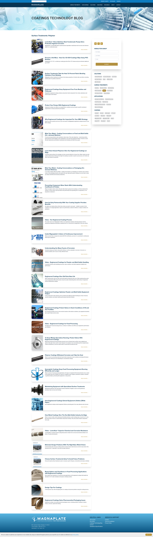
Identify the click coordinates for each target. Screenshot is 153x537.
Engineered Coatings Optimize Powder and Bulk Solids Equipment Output (67, 293)
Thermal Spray (109, 90)
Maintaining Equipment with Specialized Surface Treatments (65, 386)
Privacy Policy (108, 523)
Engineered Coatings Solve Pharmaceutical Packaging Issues (65, 500)
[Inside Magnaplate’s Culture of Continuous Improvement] (37, 237)
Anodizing (97, 88)
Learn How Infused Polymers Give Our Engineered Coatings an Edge (66, 151)
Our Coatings (85, 5)
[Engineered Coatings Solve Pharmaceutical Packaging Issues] (37, 503)
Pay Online (112, 1)
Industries (99, 5)
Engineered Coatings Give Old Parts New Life (60, 276)
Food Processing (98, 101)
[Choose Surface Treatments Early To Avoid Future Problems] (37, 461)
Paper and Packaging (99, 107)
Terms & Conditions (109, 521)
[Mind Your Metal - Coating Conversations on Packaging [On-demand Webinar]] (37, 173)
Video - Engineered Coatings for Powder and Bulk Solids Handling (67, 262)
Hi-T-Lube (113, 113)
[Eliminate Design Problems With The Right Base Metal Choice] (37, 448)
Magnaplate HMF (106, 118)
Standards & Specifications (96, 526)
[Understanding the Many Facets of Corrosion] (37, 251)
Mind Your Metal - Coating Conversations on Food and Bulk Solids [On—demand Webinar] (66, 134)
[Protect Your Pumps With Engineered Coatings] (37, 108)
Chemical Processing (109, 99)
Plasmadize (103, 121)
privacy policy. (75, 534)
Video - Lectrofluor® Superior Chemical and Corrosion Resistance (66, 430)
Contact (118, 5)
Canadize (97, 113)
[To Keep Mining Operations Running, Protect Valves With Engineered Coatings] (37, 342)
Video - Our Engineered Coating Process (58, 220)
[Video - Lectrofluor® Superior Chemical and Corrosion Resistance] (37, 434)
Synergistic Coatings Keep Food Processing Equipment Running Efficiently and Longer (66, 370)
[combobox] (39, 1)
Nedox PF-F (97, 121)
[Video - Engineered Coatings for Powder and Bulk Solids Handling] (37, 266)
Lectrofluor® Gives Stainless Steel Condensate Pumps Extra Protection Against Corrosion (64, 42)
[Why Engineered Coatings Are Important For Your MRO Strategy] (37, 123)
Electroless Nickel (103, 88)
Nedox (112, 118)
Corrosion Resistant (107, 76)
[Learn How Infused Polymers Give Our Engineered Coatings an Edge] (37, 155)
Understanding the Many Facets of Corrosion (60, 248)
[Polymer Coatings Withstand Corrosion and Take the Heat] (37, 358)
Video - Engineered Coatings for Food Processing (61, 324)
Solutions (92, 5)
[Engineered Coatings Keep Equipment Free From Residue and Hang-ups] (37, 93)
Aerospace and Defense (99, 99)
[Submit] (33, 1)
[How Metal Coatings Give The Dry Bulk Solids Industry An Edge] (37, 419)
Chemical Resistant (98, 76)
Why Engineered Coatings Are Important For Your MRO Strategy (66, 119)
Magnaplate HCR (98, 118)
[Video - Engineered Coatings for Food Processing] (37, 327)
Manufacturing (105, 101)
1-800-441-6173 (41, 526)
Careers (118, 1)
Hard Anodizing (111, 88)
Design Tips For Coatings (53, 487)
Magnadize (103, 115)
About (112, 5)
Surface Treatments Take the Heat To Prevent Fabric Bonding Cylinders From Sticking (65, 74)
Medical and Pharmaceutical (100, 104)
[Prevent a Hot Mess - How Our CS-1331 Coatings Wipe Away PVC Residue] (37, 62)
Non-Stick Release (98, 79)
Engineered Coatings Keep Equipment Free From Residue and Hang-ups (65, 90)
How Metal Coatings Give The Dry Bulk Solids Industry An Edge (66, 415)
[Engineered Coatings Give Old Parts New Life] (37, 280)
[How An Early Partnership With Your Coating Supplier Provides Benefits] (37, 207)
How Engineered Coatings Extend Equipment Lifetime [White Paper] (65, 401)
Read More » (84, 49)
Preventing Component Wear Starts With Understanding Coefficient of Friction (63, 186)
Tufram (108, 121)
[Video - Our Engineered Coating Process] (37, 223)
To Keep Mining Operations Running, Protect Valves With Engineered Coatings (64, 338)
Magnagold (109, 115)
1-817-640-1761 (40, 528)
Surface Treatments (75, 5)
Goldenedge (107, 113)
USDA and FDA (109, 79)
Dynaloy (102, 113)
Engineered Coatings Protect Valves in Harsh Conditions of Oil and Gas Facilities (67, 308)
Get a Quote (92, 519)
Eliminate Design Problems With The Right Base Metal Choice (65, 445)
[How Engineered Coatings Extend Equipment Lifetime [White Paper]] (37, 404)
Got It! (148, 534)
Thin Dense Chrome (98, 93)
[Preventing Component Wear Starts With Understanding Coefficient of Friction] (37, 190)
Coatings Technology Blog (96, 523)
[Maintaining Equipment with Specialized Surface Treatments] (37, 390)
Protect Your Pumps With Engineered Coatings (60, 105)
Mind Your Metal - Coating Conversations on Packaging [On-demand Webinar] (64, 169)
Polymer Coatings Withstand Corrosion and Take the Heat (64, 355)
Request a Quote (104, 1)
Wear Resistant (97, 82)
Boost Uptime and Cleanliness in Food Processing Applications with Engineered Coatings (66, 472)
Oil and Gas (109, 104)
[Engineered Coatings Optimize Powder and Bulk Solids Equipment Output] (37, 296)
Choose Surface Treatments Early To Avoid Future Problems (65, 459)
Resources (107, 5)
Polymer (104, 90)
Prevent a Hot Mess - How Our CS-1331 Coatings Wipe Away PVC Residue (66, 58)
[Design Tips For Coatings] (37, 490)
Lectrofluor (97, 115)
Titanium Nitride (107, 93)
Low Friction (114, 76)
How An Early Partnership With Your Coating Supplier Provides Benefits (65, 203)
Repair (104, 79)
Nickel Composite (98, 90)
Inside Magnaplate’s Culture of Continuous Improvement (63, 234)
